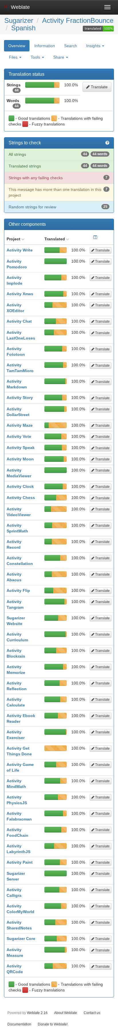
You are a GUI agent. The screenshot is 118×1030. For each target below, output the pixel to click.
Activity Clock (20, 486)
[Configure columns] (95, 237)
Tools (36, 57)
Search (70, 45)
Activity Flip (18, 590)
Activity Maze (20, 425)
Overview (16, 45)
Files (14, 57)
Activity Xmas (20, 294)
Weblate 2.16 (37, 1013)
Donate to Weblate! (53, 1024)
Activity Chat (19, 321)
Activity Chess (21, 497)
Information (44, 45)
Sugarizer (18, 20)
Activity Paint (20, 862)
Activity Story (20, 397)
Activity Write (20, 250)
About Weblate (65, 1013)
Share (59, 57)
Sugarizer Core (21, 938)
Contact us (92, 1013)
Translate (99, 87)
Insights (93, 45)
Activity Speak (21, 447)
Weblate (19, 7)
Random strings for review (58, 207)
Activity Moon (20, 459)
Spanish (23, 28)
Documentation (19, 1024)
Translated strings (58, 166)
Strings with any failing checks (58, 177)
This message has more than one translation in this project (58, 192)
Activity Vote (19, 436)
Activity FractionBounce (77, 20)
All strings (58, 154)
